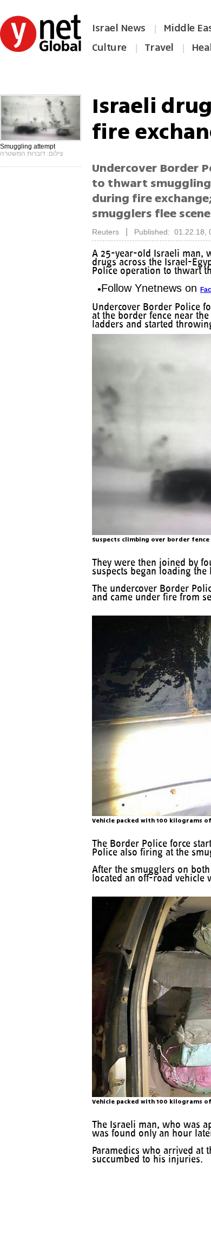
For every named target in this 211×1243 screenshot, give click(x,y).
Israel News (119, 28)
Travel (159, 47)
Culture (109, 47)
